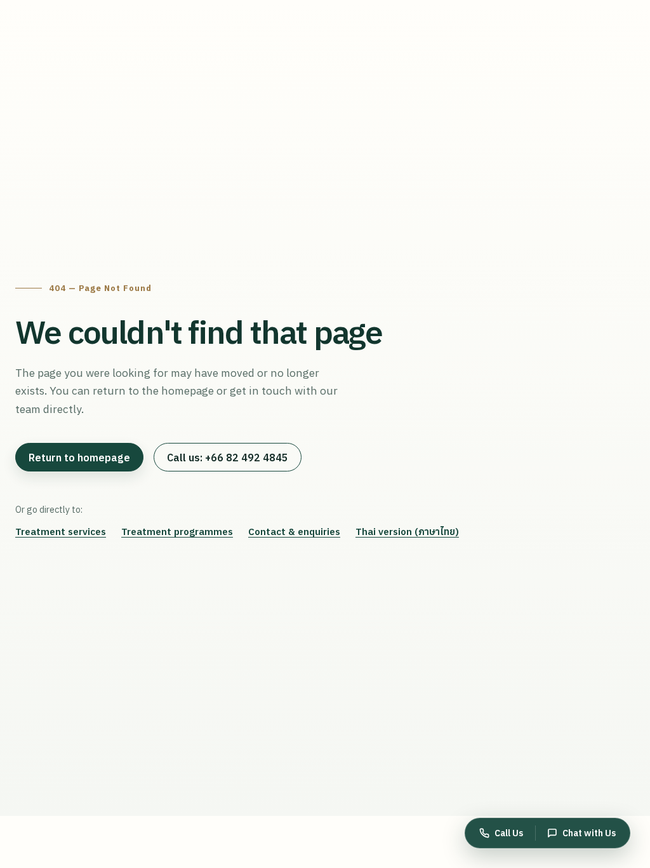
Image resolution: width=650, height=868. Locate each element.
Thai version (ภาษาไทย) (407, 531)
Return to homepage (79, 457)
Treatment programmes (177, 531)
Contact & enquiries (294, 531)
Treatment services (60, 531)
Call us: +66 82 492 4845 (227, 457)
